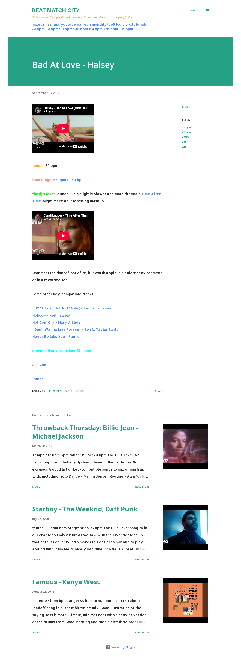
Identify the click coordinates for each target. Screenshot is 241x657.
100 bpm (80, 29)
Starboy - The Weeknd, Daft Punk (84, 509)
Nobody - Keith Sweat (51, 315)
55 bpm (59, 179)
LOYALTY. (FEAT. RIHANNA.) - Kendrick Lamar (72, 308)
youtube (68, 24)
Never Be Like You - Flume (56, 336)
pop (184, 142)
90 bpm (65, 29)
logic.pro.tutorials (131, 24)
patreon (84, 24)
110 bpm (96, 29)
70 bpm (38, 29)
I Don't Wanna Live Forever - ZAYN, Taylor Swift (75, 329)
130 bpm (126, 29)
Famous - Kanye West (66, 581)
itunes (37, 378)
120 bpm (110, 29)
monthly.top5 (103, 24)
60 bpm (78, 179)
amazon (39, 364)
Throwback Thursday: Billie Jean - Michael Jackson (85, 431)
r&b (184, 146)
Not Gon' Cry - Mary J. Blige (56, 322)
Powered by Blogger (122, 647)
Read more (142, 486)
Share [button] (186, 107)
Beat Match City (55, 10)
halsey (185, 137)
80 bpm (51, 29)
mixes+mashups (46, 24)
